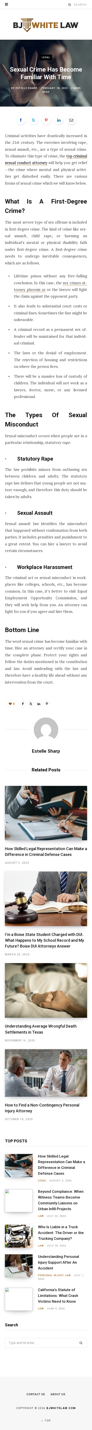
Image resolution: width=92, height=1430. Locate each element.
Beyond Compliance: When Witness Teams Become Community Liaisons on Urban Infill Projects (61, 1200)
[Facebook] (20, 120)
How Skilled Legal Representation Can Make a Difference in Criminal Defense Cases (61, 1165)
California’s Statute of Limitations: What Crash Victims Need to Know (58, 1296)
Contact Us (36, 1394)
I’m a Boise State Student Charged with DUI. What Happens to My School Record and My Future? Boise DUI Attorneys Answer (44, 940)
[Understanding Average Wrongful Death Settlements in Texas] (46, 990)
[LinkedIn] (58, 120)
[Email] (71, 120)
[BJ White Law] (46, 24)
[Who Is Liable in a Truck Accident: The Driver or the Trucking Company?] (21, 1236)
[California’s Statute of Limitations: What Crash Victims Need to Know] (21, 1299)
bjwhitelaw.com (61, 1408)
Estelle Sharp (27, 88)
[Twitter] (33, 120)
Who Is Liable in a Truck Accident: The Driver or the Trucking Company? (61, 1233)
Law (41, 1216)
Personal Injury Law (54, 1275)
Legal (46, 57)
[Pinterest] (46, 120)
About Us (57, 1394)
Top (47, 1420)
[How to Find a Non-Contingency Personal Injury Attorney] (46, 1073)
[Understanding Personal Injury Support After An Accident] (21, 1267)
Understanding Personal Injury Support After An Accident (58, 1262)
